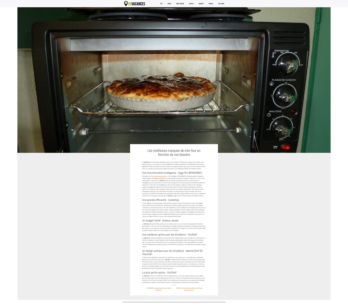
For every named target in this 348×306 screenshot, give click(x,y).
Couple (191, 4)
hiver (169, 4)
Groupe (201, 4)
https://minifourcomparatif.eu (158, 176)
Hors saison (180, 4)
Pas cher (221, 4)
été (161, 4)
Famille (211, 4)
